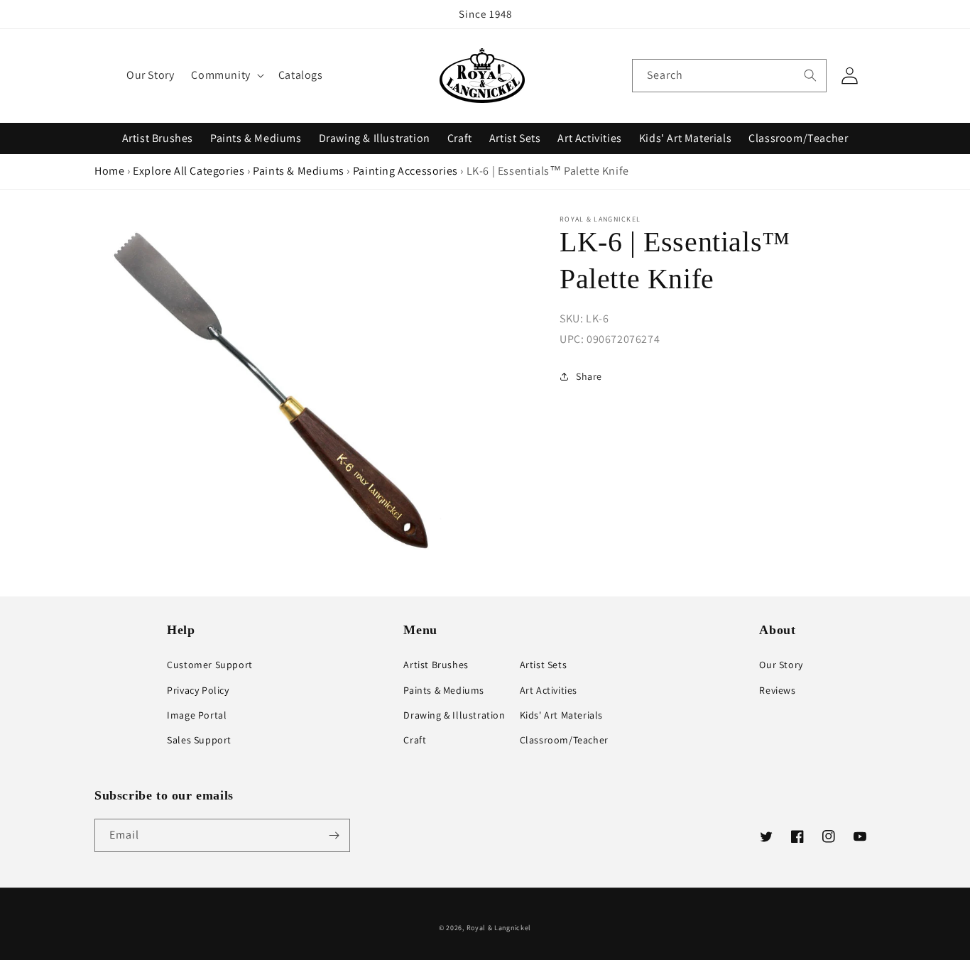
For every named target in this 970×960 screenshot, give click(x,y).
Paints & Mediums (256, 138)
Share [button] (589, 376)
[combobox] (729, 76)
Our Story (780, 664)
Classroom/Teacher (798, 138)
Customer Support (210, 664)
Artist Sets (515, 138)
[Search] (810, 75)
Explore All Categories (188, 170)
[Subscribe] (333, 835)
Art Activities (589, 138)
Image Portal (197, 715)
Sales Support (199, 739)
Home (109, 170)
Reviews (777, 690)
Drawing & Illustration (374, 138)
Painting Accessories (405, 170)
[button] (225, 76)
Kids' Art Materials (685, 138)
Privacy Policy (198, 690)
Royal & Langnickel (499, 927)
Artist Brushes (157, 138)
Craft (459, 138)
